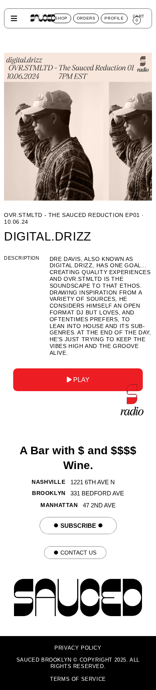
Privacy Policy (77, 648)
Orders (86, 18)
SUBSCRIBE (78, 525)
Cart (138, 18)
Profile (114, 18)
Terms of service (78, 679)
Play (81, 379)
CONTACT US (78, 552)
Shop (61, 18)
